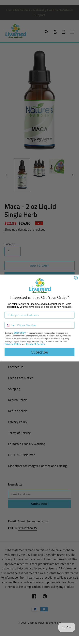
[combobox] (10, 325)
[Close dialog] (76, 277)
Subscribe (39, 352)
